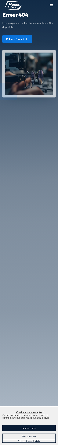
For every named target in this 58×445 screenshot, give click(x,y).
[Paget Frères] (13, 5)
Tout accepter (29, 428)
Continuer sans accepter (29, 412)
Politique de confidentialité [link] (29, 441)
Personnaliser (29, 436)
